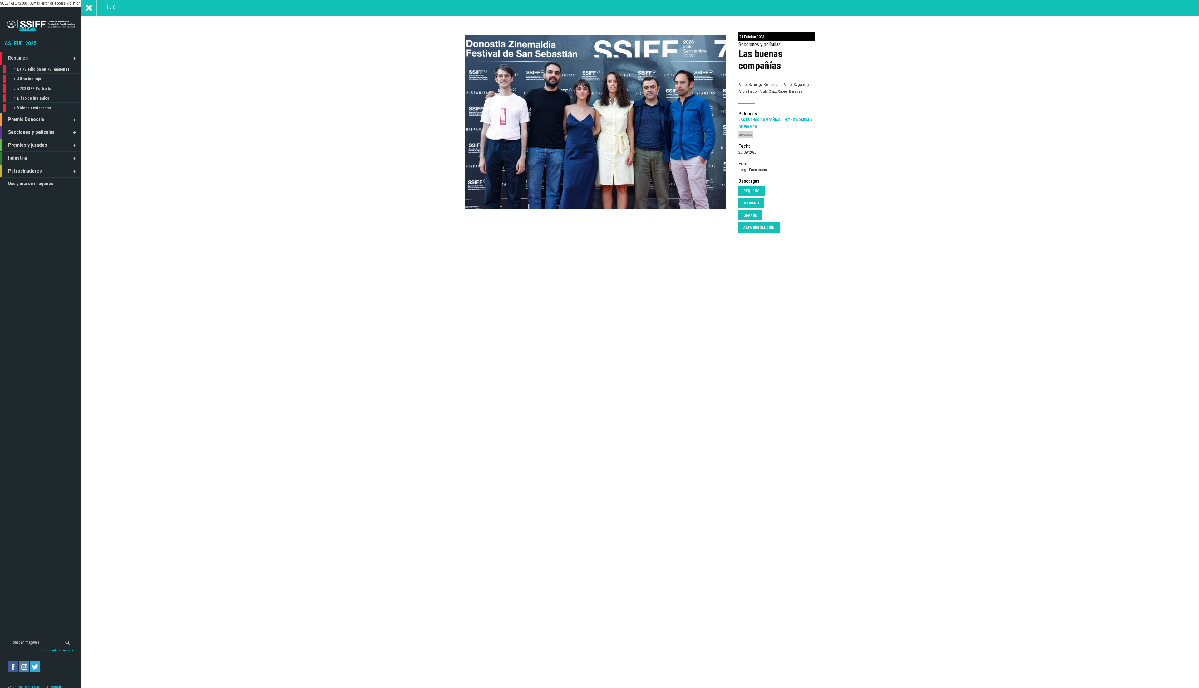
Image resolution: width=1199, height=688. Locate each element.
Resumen (18, 58)
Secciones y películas (31, 132)
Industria (17, 158)
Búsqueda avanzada (57, 650)
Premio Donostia (26, 119)
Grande (750, 215)
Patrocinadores (25, 171)
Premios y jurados (27, 145)
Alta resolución (759, 227)
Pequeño (751, 191)
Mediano (751, 203)
